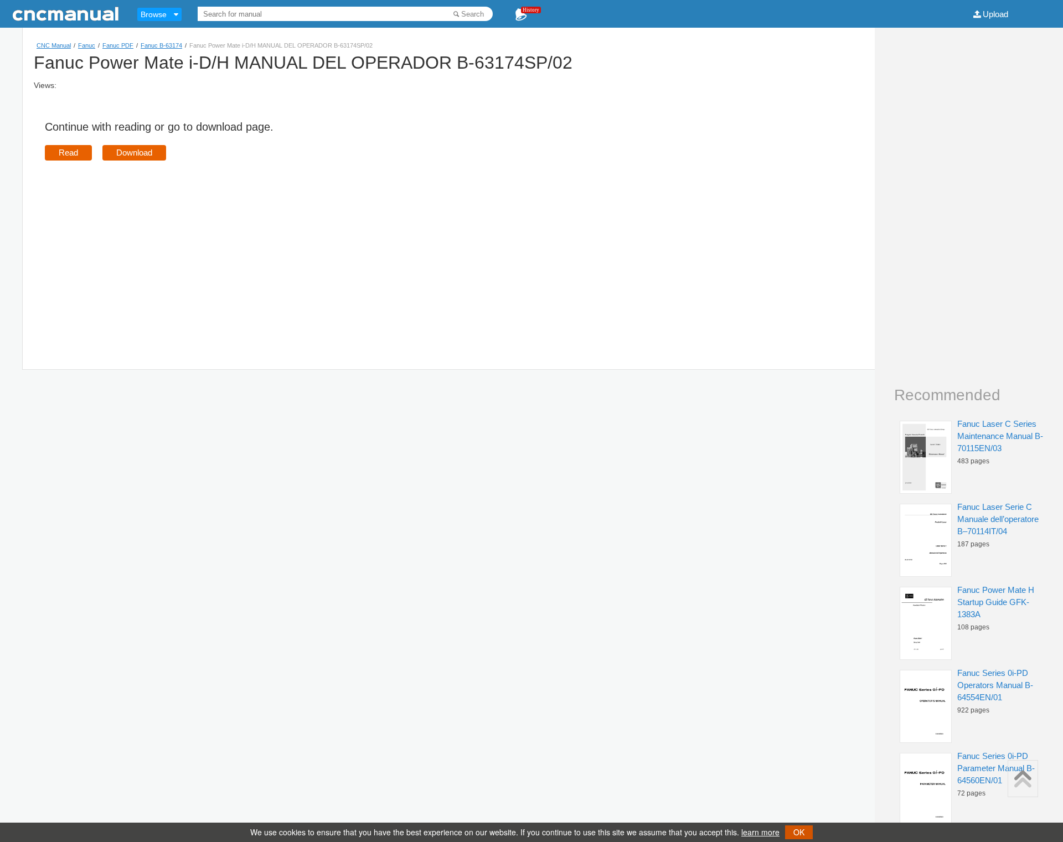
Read (68, 152)
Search (472, 14)
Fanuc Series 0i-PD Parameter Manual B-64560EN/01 (996, 768)
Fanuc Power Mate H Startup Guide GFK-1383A (995, 602)
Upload (995, 14)
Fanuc (86, 45)
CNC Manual (54, 45)
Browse (154, 14)
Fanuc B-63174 (161, 45)
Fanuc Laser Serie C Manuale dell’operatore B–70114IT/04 (998, 519)
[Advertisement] (138, 249)
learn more (760, 832)
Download (134, 152)
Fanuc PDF (117, 45)
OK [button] (798, 832)
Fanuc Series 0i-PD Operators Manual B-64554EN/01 (995, 685)
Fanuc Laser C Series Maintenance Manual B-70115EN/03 (1000, 436)
